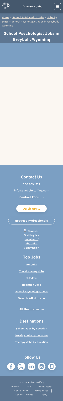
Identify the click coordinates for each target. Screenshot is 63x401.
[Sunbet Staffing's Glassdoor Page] (52, 367)
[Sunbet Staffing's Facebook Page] (11, 367)
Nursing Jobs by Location (31, 335)
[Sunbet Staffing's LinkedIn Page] (31, 367)
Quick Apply (31, 208)
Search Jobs (34, 6)
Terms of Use (41, 391)
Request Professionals (31, 220)
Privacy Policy (45, 387)
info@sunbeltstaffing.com (31, 190)
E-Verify (43, 395)
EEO (28, 387)
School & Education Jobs (28, 17)
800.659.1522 (31, 184)
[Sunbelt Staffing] (6, 6)
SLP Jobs (31, 278)
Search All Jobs (29, 298)
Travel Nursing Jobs (31, 271)
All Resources (29, 309)
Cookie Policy (21, 391)
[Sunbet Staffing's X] (21, 367)
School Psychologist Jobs (31, 291)
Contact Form (29, 197)
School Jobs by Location (31, 328)
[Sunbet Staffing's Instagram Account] (42, 367)
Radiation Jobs (31, 284)
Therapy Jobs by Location (31, 342)
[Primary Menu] (57, 6)
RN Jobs (31, 264)
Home (5, 17)
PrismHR (15, 387)
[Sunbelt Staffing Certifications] (31, 239)
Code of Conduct (24, 395)
